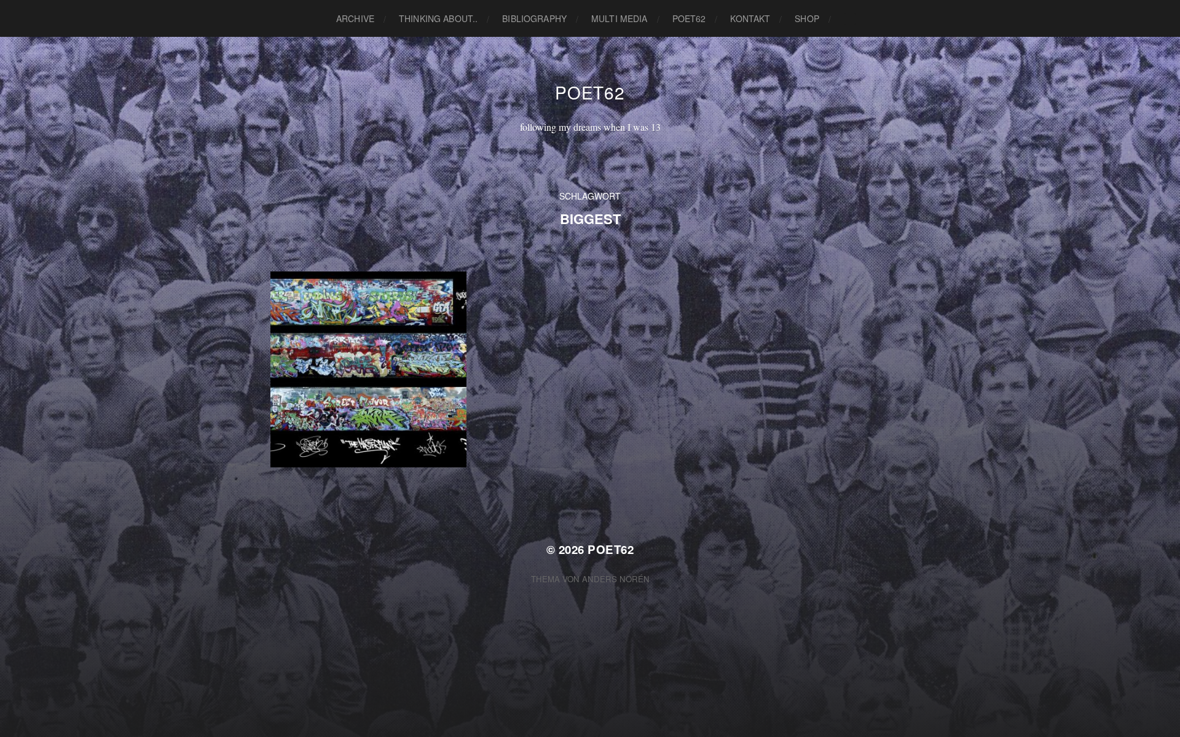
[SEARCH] (850, 19)
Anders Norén (616, 579)
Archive (355, 18)
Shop (807, 18)
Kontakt (750, 18)
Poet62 (689, 18)
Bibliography (534, 18)
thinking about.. (438, 18)
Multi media (619, 18)
